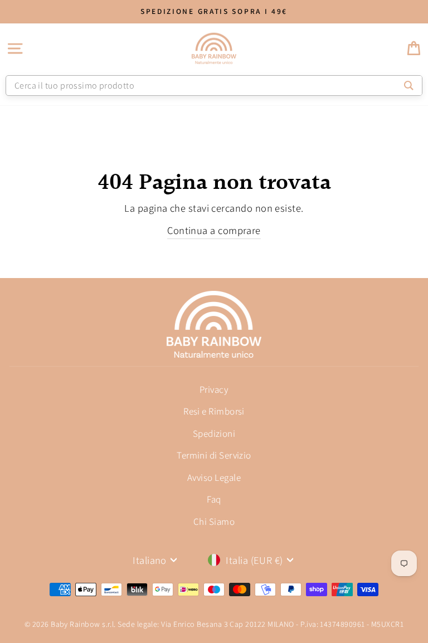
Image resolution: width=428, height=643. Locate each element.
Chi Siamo (214, 521)
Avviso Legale (214, 477)
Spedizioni (214, 433)
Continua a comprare (214, 230)
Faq (214, 499)
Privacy (214, 389)
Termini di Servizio (214, 455)
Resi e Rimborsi (214, 411)
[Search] (409, 85)
